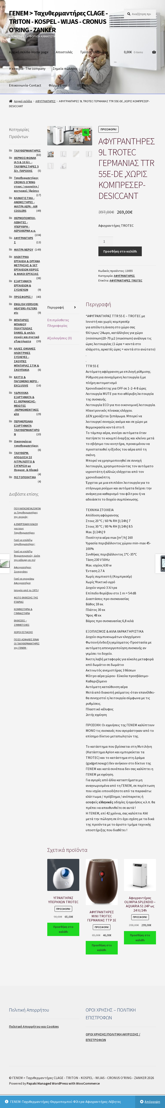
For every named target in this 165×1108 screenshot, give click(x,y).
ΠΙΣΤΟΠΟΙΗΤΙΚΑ (25, 477)
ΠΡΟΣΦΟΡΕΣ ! (23, 297)
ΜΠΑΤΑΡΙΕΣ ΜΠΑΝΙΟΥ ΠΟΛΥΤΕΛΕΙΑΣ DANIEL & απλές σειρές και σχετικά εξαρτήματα (26, 330)
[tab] (63, 307)
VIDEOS (82, 85)
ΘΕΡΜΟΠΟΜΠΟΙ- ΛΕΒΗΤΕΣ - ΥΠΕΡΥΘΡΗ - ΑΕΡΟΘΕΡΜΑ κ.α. (25, 224)
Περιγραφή (55, 307)
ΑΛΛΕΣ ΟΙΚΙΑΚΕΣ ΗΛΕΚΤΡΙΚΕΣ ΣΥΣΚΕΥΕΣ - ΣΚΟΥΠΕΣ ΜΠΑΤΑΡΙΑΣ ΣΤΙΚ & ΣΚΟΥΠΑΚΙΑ (26, 359)
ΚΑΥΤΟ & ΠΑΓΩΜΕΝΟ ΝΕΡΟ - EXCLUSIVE (26, 381)
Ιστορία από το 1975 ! (26, 590)
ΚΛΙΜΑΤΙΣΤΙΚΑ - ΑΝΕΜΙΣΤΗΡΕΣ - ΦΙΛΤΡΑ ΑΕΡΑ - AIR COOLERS (25, 204)
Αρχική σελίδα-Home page (28, 52)
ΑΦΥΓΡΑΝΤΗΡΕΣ (45, 101)
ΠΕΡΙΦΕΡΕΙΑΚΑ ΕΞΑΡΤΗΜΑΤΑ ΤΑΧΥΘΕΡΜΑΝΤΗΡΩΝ (27, 427)
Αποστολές (64, 52)
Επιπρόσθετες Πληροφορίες (58, 323)
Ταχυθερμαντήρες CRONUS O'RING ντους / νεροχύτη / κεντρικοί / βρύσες (26, 184)
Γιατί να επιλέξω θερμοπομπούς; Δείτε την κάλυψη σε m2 (27, 556)
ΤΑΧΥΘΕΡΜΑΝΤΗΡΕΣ (27, 150)
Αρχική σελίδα (23, 101)
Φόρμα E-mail (59, 85)
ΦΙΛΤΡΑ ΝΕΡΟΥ (23, 249)
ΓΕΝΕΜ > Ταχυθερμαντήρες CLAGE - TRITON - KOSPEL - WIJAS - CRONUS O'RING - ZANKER (58, 21)
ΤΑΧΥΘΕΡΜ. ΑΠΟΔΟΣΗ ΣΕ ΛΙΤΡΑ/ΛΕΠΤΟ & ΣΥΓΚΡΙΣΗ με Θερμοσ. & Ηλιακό (26, 461)
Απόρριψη (152, 1101)
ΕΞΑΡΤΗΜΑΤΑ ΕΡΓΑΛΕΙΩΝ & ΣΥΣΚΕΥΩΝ (23, 285)
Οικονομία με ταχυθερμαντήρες (26, 443)
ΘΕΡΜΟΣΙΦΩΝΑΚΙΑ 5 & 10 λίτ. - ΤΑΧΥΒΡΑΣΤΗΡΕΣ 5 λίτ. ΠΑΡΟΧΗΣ (26, 164)
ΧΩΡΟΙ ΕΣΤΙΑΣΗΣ (23, 632)
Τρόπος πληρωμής (94, 52)
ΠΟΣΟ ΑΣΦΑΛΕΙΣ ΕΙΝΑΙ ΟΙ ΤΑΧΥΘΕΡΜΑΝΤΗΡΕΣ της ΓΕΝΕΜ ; (27, 644)
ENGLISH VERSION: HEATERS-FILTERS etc (26, 308)
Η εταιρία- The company (27, 68)
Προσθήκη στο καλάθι (120, 251)
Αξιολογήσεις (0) (59, 338)
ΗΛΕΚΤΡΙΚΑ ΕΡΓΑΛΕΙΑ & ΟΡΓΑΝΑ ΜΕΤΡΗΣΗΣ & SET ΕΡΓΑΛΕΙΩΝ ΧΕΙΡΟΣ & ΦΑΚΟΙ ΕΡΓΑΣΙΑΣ (27, 265)
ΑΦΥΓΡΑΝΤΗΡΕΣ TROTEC (126, 280)
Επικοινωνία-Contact (25, 85)
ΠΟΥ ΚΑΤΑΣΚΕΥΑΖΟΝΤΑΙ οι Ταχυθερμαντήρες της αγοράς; (27, 513)
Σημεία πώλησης (65, 68)
